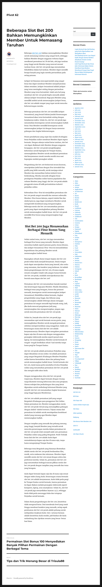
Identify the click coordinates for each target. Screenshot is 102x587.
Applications (79, 189)
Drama (77, 237)
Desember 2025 (80, 121)
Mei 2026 (78, 114)
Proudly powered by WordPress (23, 578)
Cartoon (77, 210)
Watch (77, 367)
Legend (77, 283)
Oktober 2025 (79, 125)
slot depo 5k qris (78, 434)
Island (77, 271)
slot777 (75, 426)
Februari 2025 (79, 139)
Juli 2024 (77, 154)
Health (77, 258)
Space (76, 346)
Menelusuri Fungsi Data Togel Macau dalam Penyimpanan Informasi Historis (84, 72)
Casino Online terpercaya (81, 405)
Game (76, 250)
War (76, 365)
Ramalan (77, 330)
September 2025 (80, 127)
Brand (77, 206)
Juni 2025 (78, 131)
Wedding (77, 369)
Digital (77, 231)
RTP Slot (76, 396)
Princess (77, 327)
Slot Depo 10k (77, 400)
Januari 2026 (79, 118)
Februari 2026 (79, 116)
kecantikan (78, 277)
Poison (77, 321)
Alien (76, 183)
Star (76, 350)
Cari (74, 31)
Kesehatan (78, 279)
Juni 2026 (78, 112)
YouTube (77, 378)
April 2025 (78, 135)
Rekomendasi (79, 332)
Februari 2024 (79, 164)
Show (76, 342)
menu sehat (78, 292)
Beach (77, 196)
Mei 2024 (78, 158)
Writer (77, 376)
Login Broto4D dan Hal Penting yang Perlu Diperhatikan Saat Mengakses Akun (85, 51)
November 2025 (80, 123)
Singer (77, 344)
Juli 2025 (77, 129)
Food (76, 248)
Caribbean (78, 208)
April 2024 (78, 160)
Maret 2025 (78, 137)
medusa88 (76, 430)
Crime (77, 225)
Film (76, 246)
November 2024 (80, 146)
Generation (78, 252)
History (77, 265)
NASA (76, 309)
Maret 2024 (78, 162)
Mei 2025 (78, 133)
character (78, 214)
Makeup (77, 286)
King (76, 281)
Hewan (77, 260)
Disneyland (78, 233)
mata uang (78, 290)
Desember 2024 (80, 144)
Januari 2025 (79, 141)
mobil (76, 294)
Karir (76, 275)
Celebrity (77, 212)
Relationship (79, 334)
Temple (77, 353)
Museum (77, 307)
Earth (76, 240)
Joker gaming (77, 413)
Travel (77, 357)
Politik (77, 323)
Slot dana (76, 409)
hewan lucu (78, 263)
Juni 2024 (78, 156)
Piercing (77, 317)
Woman (77, 371)
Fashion (77, 244)
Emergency (78, 242)
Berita (77, 200)
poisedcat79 (11, 58)
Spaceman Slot (79, 348)
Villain (77, 361)
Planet (77, 319)
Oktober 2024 (79, 148)
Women (77, 373)
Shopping (78, 340)
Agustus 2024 (79, 152)
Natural (77, 311)
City (76, 219)
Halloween (78, 256)
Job (76, 273)
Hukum (77, 267)
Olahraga (77, 315)
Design (77, 227)
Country (77, 223)
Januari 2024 (79, 167)
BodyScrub (78, 202)
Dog (76, 235)
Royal (76, 336)
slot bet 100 (76, 392)
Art (76, 193)
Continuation (79, 221)
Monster (77, 298)
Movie (77, 304)
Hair (76, 254)
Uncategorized (11, 64)
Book (76, 204)
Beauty (77, 198)
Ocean (77, 313)
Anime (77, 187)
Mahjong (76, 417)
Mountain (78, 302)
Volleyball (78, 363)
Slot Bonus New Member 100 (82, 421)
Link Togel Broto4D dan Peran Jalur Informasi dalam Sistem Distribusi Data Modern (84, 66)
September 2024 (80, 150)
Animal (77, 185)
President (78, 325)
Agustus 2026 (79, 108)
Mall (76, 288)
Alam (76, 181)
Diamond (78, 229)
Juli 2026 (77, 110)
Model (77, 296)
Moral (77, 300)
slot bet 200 (36, 53)
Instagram (78, 269)
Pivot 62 (12, 15)
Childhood (78, 216)
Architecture (79, 191)
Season (77, 338)
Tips (76, 355)
